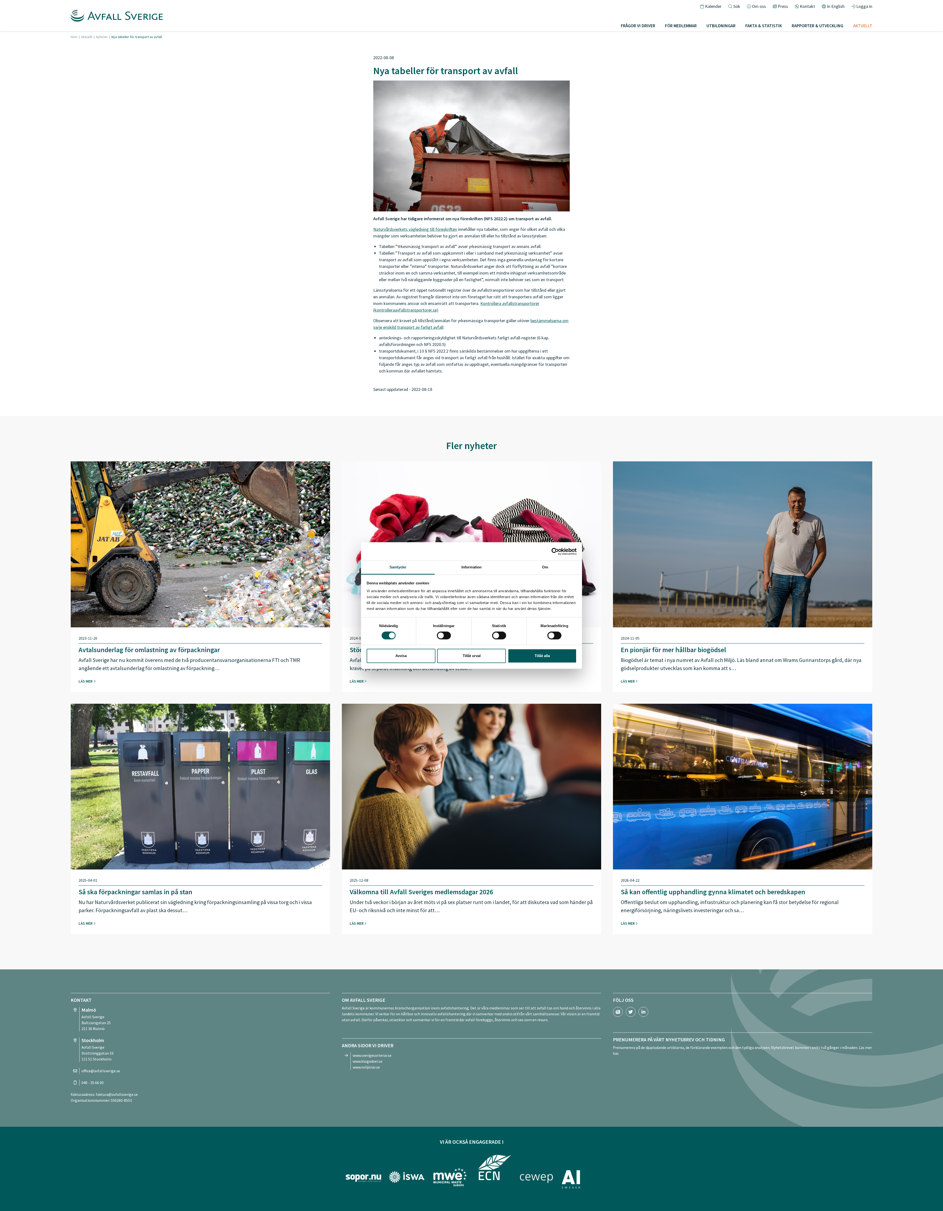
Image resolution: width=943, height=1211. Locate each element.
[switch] (444, 635)
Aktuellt (86, 37)
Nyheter (102, 37)
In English (836, 6)
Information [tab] (471, 567)
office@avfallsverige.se (101, 1070)
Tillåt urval (472, 656)
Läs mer (86, 681)
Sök (736, 6)
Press (783, 6)
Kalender (713, 6)
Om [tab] (545, 567)
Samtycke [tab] (397, 567)
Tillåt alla (542, 656)
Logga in (864, 6)
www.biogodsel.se (367, 1061)
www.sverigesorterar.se (372, 1055)
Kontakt (807, 6)
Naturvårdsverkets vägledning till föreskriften (415, 229)
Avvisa (401, 656)
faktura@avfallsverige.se (117, 1094)
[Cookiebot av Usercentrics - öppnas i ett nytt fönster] (555, 551)
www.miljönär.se (366, 1067)
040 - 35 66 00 (93, 1082)
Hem (74, 37)
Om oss (759, 6)
